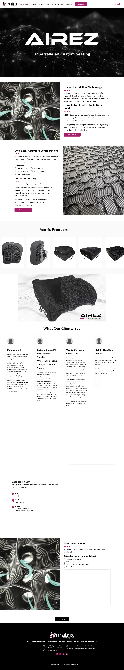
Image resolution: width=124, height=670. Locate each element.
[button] (102, 319)
